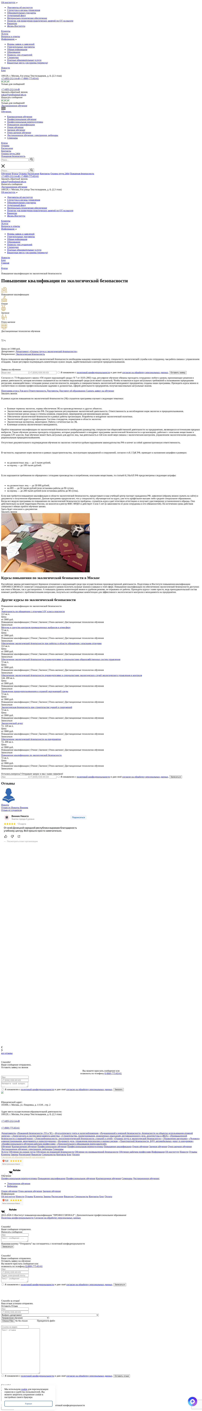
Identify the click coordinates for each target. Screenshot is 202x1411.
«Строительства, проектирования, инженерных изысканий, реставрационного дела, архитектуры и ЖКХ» (115, 1136)
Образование (13, 52)
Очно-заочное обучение (19, 132)
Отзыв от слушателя (11, 810)
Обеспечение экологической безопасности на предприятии (31, 739)
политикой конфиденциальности (93, 372)
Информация (8, 39)
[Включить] (1, 73)
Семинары (12, 138)
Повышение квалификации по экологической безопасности (31, 755)
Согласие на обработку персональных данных (57, 1218)
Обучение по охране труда (22, 1152)
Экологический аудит (12, 723)
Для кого (24, 391)
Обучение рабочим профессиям (135, 1152)
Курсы (4, 143)
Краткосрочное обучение (19, 116)
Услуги (4, 34)
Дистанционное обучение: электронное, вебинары (32, 135)
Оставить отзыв (122, 1376)
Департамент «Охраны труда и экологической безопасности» (46, 351)
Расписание (7, 148)
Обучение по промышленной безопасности (96, 1152)
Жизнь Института (16, 26)
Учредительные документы (21, 47)
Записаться (176, 777)
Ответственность (38, 391)
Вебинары (12, 1186)
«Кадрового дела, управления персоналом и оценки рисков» (87, 1141)
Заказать (119, 1089)
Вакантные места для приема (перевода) (27, 63)
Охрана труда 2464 (10, 153)
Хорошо (28, 1404)
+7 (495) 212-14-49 (10, 78)
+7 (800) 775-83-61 (29, 78)
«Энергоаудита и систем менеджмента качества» (35, 1136)
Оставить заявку (178, 372)
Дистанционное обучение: (146, 1178)
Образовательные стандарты (21, 13)
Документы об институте (20, 7)
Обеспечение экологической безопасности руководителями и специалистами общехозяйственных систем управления (60, 659)
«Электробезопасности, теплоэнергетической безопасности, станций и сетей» (73, 1138)
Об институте (8, 2)
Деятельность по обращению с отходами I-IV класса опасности (33, 611)
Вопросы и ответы (10, 36)
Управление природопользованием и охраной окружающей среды (34, 691)
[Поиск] (31, 159)
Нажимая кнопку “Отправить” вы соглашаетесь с (43, 1243)
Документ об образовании (72, 391)
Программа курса (10, 391)
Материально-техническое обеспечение (27, 18)
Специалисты (49, 1154)
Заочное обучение (16, 130)
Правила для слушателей (19, 55)
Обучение (6, 111)
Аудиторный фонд (16, 15)
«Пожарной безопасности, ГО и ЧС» (35, 1133)
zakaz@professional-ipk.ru (13, 94)
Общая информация (17, 49)
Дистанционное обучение (14, 105)
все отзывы (7, 1053)
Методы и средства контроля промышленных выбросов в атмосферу (36, 627)
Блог (3, 70)
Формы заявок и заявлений (20, 44)
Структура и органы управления (23, 10)
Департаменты (8, 1133)
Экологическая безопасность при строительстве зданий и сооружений (36, 707)
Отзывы (5, 145)
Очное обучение (15, 127)
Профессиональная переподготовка (25, 122)
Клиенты (5, 31)
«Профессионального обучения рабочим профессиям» (28, 1144)
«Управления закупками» (175, 1138)
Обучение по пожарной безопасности (55, 1152)
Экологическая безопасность (30, 354)
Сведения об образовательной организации (23, 1157)
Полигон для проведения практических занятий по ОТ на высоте (40, 21)
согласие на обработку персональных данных (145, 372)
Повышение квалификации (21, 124)
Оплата (76, 1154)
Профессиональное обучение (21, 119)
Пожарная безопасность (13, 156)
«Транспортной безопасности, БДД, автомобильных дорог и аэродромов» (156, 1141)
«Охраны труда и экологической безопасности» (138, 1138)
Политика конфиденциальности (17, 1218)
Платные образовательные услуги (24, 60)
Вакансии (12, 23)
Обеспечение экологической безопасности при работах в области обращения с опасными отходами (51, 643)
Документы (53, 391)
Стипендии (13, 57)
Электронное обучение (18, 1183)
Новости (5, 68)
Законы (14, 1154)
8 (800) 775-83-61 (113, 1073)
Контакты (6, 151)
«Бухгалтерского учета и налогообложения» (76, 1133)
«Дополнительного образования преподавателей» (81, 1144)
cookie (24, 1389)
